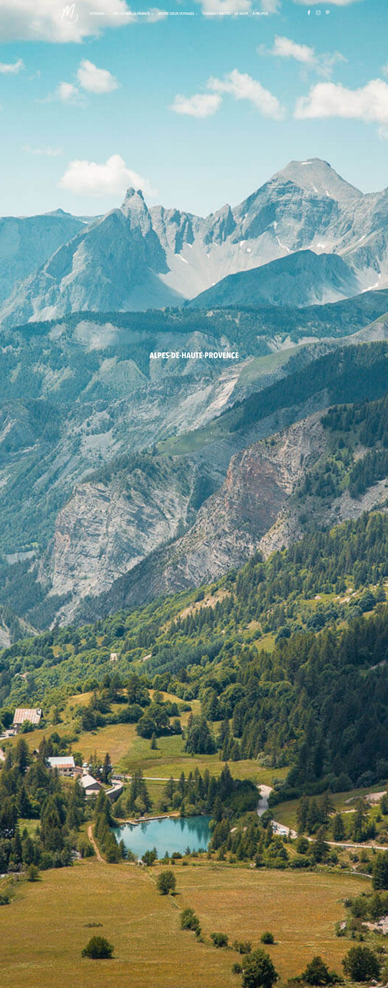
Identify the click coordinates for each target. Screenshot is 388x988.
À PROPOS (260, 14)
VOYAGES (97, 14)
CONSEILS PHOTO (216, 14)
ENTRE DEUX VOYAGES (176, 14)
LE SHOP (241, 14)
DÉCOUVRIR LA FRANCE (131, 14)
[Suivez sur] (309, 12)
